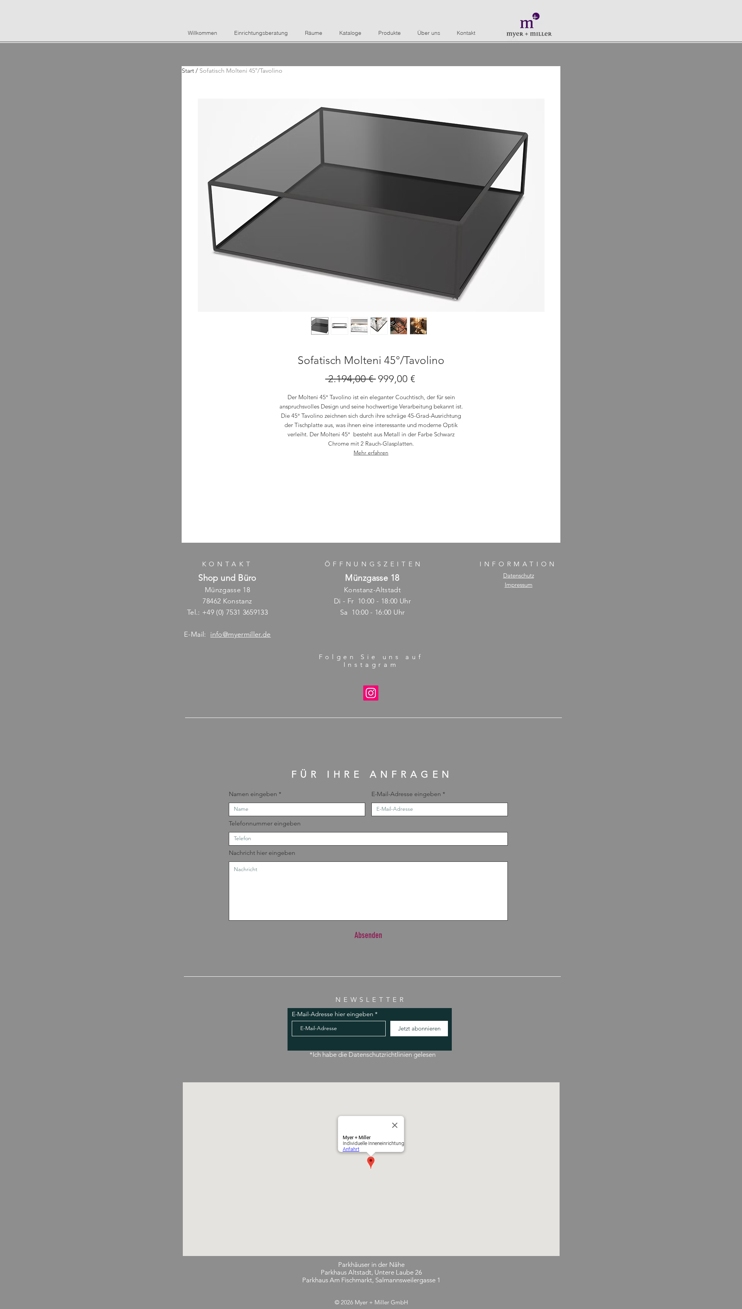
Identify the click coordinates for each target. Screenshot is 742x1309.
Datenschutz (518, 575)
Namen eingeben (253, 794)
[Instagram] (370, 693)
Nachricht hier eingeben (262, 853)
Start (188, 70)
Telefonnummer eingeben (265, 823)
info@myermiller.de (240, 634)
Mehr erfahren (371, 452)
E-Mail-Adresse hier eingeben (332, 1014)
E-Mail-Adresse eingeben (406, 794)
